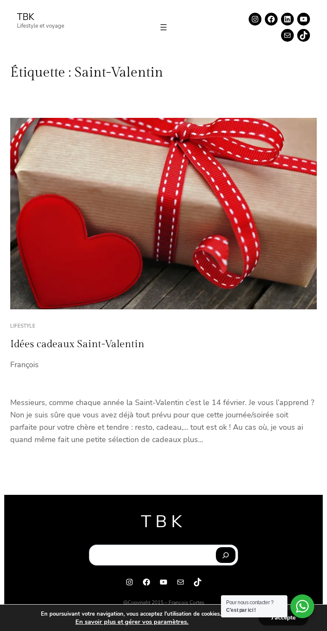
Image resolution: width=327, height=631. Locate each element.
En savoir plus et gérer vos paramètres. (132, 621)
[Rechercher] (226, 555)
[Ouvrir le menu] (163, 27)
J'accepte (283, 618)
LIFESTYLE (22, 326)
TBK (25, 17)
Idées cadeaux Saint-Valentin (77, 344)
